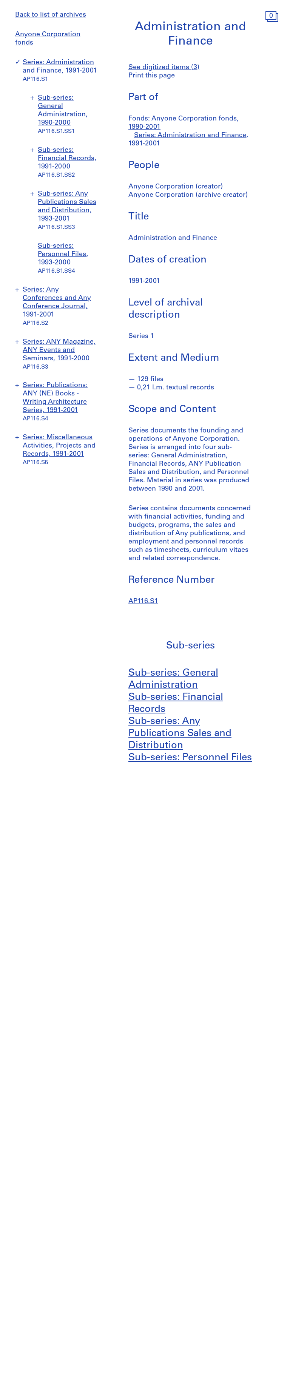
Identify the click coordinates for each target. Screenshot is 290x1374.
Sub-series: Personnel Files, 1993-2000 (63, 254)
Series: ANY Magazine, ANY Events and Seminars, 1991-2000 (59, 350)
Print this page (151, 76)
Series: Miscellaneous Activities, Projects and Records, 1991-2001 (59, 446)
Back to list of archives (50, 15)
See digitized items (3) (163, 67)
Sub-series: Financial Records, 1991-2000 (67, 158)
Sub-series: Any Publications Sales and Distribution (179, 733)
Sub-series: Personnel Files (190, 758)
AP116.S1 (143, 601)
